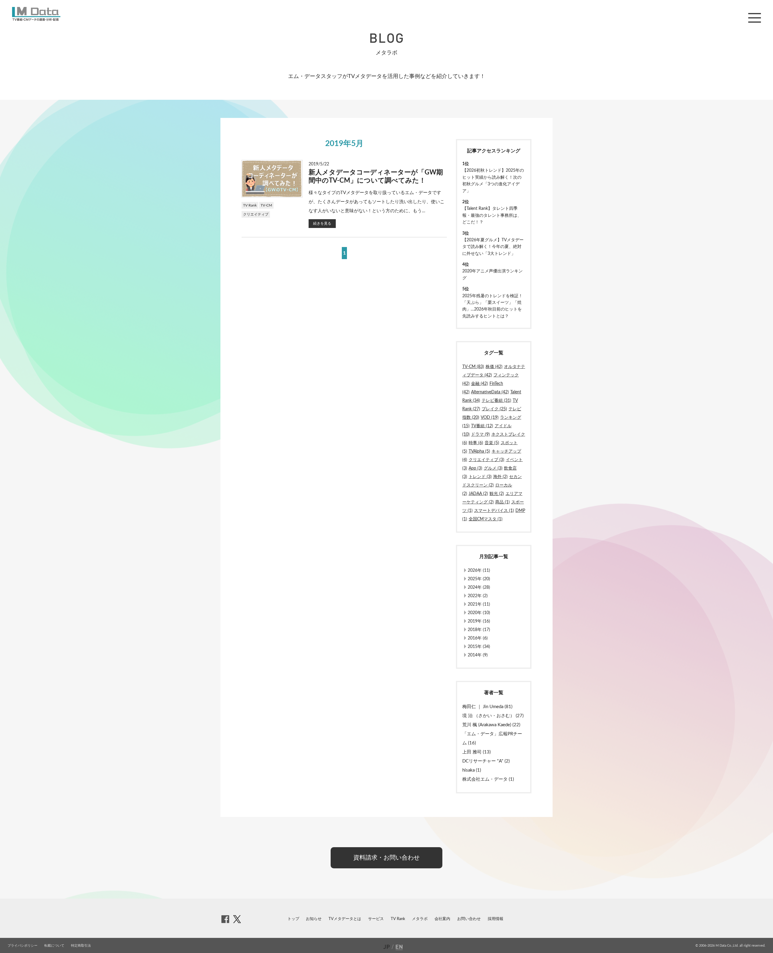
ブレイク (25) (494, 409)
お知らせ (314, 919)
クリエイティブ (255, 214)
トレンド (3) (480, 477)
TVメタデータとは (345, 919)
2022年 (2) (478, 596)
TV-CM (266, 205)
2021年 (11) (479, 604)
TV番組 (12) (482, 426)
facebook (225, 919)
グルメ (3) (493, 468)
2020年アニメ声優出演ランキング (492, 274)
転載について (54, 945)
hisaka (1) (471, 770)
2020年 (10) (479, 613)
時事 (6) (476, 443)
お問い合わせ (469, 919)
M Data (36, 14)
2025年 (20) (479, 579)
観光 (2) (496, 494)
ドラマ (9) (480, 434)
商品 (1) (502, 502)
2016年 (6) (478, 638)
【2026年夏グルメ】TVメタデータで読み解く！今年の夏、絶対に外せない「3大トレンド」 (493, 247)
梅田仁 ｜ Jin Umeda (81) (487, 706)
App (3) (475, 468)
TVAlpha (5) (479, 451)
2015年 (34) (479, 647)
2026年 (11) (479, 570)
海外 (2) (500, 477)
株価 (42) (494, 367)
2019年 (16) (479, 621)
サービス (376, 919)
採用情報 (495, 919)
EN (400, 946)
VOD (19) (490, 417)
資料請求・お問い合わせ (386, 858)
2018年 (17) (479, 630)
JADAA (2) (478, 494)
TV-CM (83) (473, 367)
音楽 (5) (492, 443)
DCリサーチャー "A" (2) (486, 761)
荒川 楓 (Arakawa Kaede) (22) (491, 725)
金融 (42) (479, 384)
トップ (293, 919)
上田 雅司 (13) (476, 752)
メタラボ (420, 919)
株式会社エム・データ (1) (488, 779)
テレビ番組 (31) (496, 400)
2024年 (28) (479, 587)
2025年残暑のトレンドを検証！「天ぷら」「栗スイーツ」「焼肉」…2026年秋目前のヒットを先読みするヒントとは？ (492, 306)
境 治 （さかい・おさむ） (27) (493, 716)
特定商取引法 (81, 945)
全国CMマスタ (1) (485, 519)
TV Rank (250, 205)
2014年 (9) (478, 655)
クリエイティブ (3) (486, 460)
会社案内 (442, 919)
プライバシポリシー (22, 945)
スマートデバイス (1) (494, 511)
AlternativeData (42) (490, 392)
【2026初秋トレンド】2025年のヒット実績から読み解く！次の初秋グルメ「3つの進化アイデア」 (493, 180)
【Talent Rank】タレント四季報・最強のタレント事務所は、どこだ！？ (491, 215)
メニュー (754, 17)
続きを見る (322, 223)
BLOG (386, 38)
